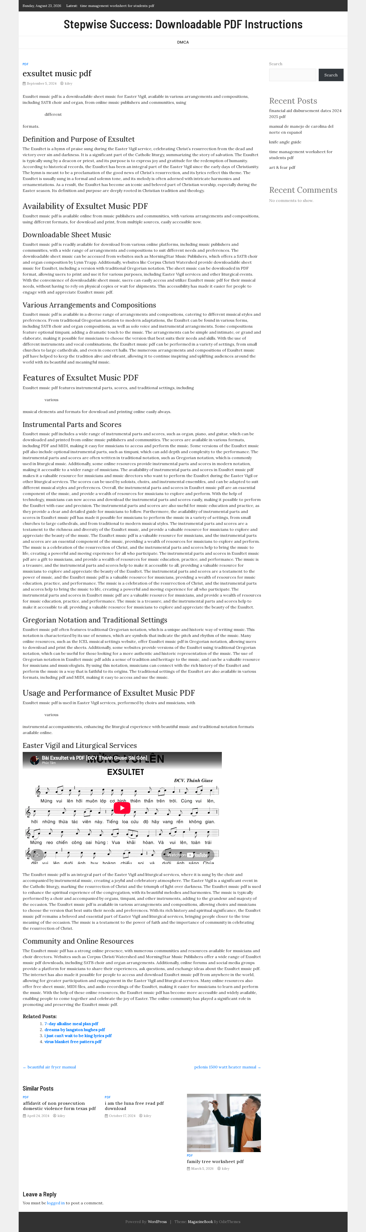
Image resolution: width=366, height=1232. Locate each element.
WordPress (157, 1222)
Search (275, 63)
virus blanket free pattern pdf (73, 1041)
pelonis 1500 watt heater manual (227, 1066)
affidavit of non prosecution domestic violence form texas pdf (59, 1105)
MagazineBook (200, 1222)
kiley (68, 83)
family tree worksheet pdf (215, 1161)
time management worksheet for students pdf (117, 5)
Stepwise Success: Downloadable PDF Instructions (183, 23)
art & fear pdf (282, 167)
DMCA (183, 42)
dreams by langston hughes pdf (75, 1029)
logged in (56, 1202)
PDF (26, 64)
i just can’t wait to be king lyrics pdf (78, 1035)
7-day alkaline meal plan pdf (71, 1023)
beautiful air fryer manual (49, 1066)
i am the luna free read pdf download (134, 1105)
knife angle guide (285, 141)
